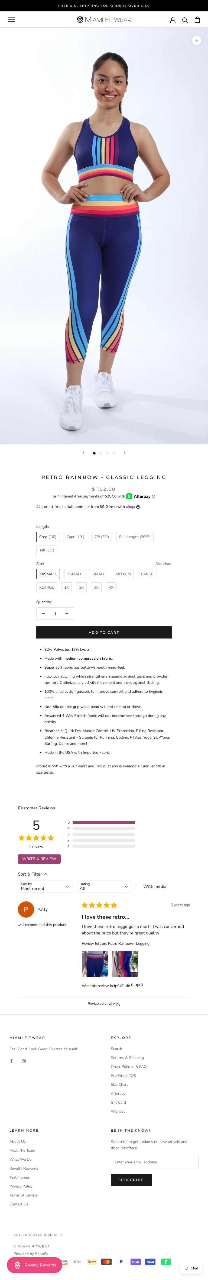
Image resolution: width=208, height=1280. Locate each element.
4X (111, 587)
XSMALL (74, 574)
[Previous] (83, 453)
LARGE (147, 574)
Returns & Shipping (127, 1057)
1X (66, 587)
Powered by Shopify (31, 1253)
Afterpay (118, 1093)
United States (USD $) (36, 1235)
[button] (101, 822)
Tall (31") (46, 550)
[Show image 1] (94, 453)
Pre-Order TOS (123, 1075)
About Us (17, 1141)
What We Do (20, 1159)
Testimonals (19, 1177)
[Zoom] (196, 40)
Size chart (163, 563)
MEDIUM (123, 574)
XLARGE (46, 587)
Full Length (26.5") (135, 537)
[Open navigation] (11, 19)
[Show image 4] (113, 453)
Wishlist (118, 1111)
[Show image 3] (107, 453)
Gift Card (118, 1102)
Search (116, 1048)
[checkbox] (163, 886)
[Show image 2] (100, 453)
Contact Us (18, 1204)
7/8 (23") (102, 537)
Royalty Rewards (23, 1168)
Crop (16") (47, 537)
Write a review (39, 858)
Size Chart (119, 1084)
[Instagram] (24, 1061)
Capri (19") (75, 537)
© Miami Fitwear (32, 1246)
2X (81, 587)
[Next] (124, 453)
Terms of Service (23, 1195)
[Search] (185, 20)
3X (96, 587)
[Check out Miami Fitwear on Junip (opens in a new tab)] (114, 1003)
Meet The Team (22, 1150)
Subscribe (131, 1180)
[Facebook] (11, 1061)
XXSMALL (48, 574)
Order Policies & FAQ (129, 1066)
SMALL (99, 574)
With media (154, 886)
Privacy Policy (20, 1186)
